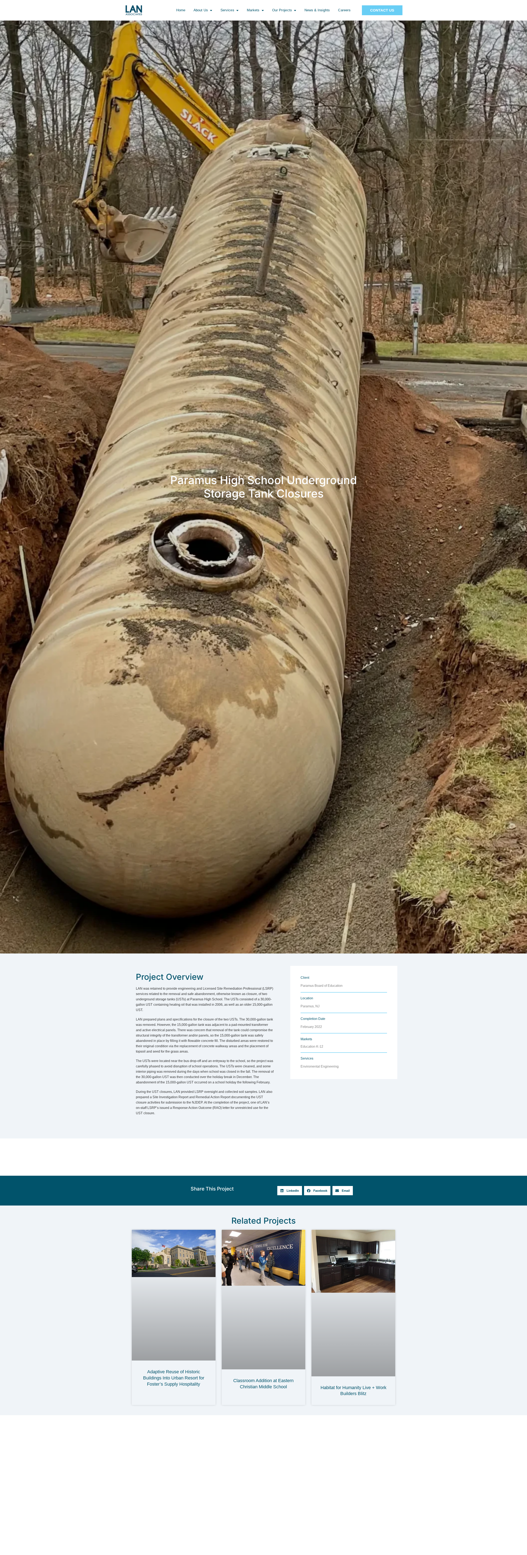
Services (227, 10)
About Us (201, 10)
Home (180, 10)
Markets (253, 10)
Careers (344, 10)
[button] (289, 1190)
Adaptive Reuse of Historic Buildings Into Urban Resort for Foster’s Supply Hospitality (173, 1377)
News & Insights (317, 10)
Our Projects (282, 10)
